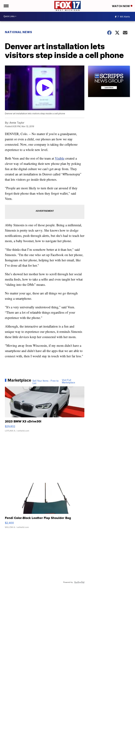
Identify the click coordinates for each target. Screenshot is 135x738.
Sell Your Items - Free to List (46, 382)
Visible (59, 158)
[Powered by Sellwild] (79, 582)
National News (18, 32)
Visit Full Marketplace (68, 381)
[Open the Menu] (6, 6)
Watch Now (121, 6)
